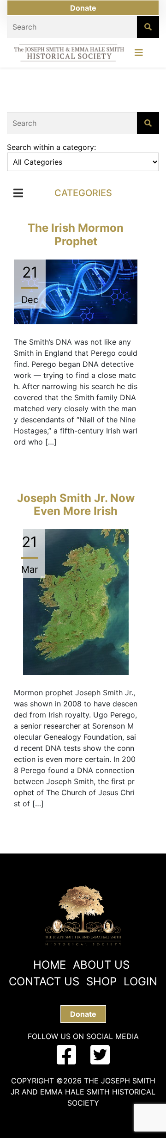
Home (49, 964)
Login (140, 981)
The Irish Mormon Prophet (76, 234)
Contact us (44, 981)
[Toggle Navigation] (138, 55)
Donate (83, 7)
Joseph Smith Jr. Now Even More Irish (76, 504)
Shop (101, 981)
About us (101, 964)
